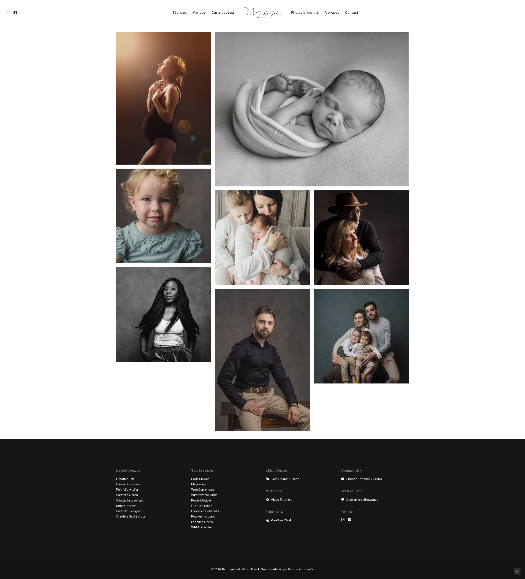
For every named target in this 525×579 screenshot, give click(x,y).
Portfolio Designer (129, 511)
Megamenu (199, 484)
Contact (351, 12)
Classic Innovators (129, 500)
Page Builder (200, 479)
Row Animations (203, 516)
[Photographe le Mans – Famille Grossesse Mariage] (262, 12)
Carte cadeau (222, 12)
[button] (9, 12)
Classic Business (128, 484)
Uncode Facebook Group (364, 479)
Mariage (199, 12)
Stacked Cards (202, 522)
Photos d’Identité (305, 12)
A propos (331, 12)
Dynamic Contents (205, 511)
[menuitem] (9, 12)
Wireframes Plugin (204, 495)
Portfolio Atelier (127, 489)
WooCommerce (203, 489)
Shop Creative (126, 506)
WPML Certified (202, 527)
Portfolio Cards (127, 495)
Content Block (201, 506)
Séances (179, 12)
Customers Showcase (362, 499)
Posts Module (201, 500)
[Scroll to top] (517, 571)
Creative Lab (125, 479)
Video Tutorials (281, 499)
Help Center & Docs (285, 479)
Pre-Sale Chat (281, 520)
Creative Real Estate (130, 516)
